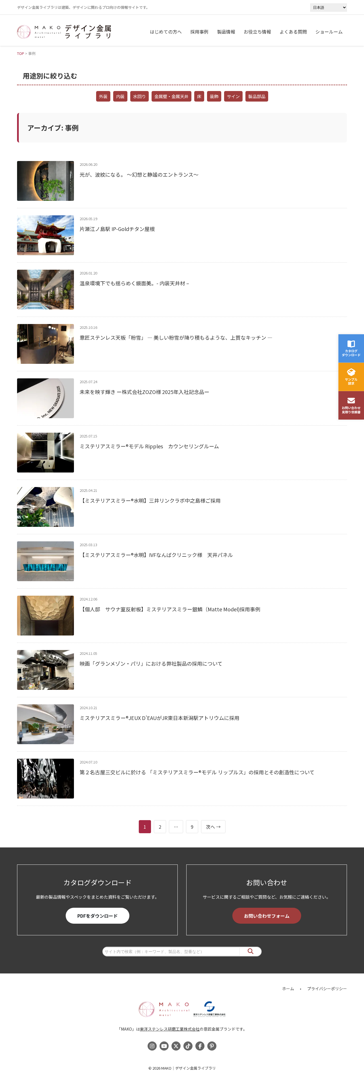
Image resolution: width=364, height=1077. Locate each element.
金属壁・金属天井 (171, 96)
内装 (120, 96)
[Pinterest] (211, 1046)
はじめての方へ (166, 31)
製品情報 (226, 31)
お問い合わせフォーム (266, 915)
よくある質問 (293, 31)
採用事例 (199, 31)
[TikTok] (188, 1046)
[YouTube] (164, 1046)
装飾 (214, 96)
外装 (103, 96)
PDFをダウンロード (97, 915)
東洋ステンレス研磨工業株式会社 (170, 1029)
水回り (139, 96)
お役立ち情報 (257, 31)
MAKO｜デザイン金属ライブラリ (188, 1068)
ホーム (288, 988)
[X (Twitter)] (176, 1046)
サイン (233, 96)
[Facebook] (199, 1046)
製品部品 (256, 96)
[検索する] (250, 951)
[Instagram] (152, 1046)
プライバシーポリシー (327, 988)
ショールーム (329, 31)
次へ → (213, 826)
